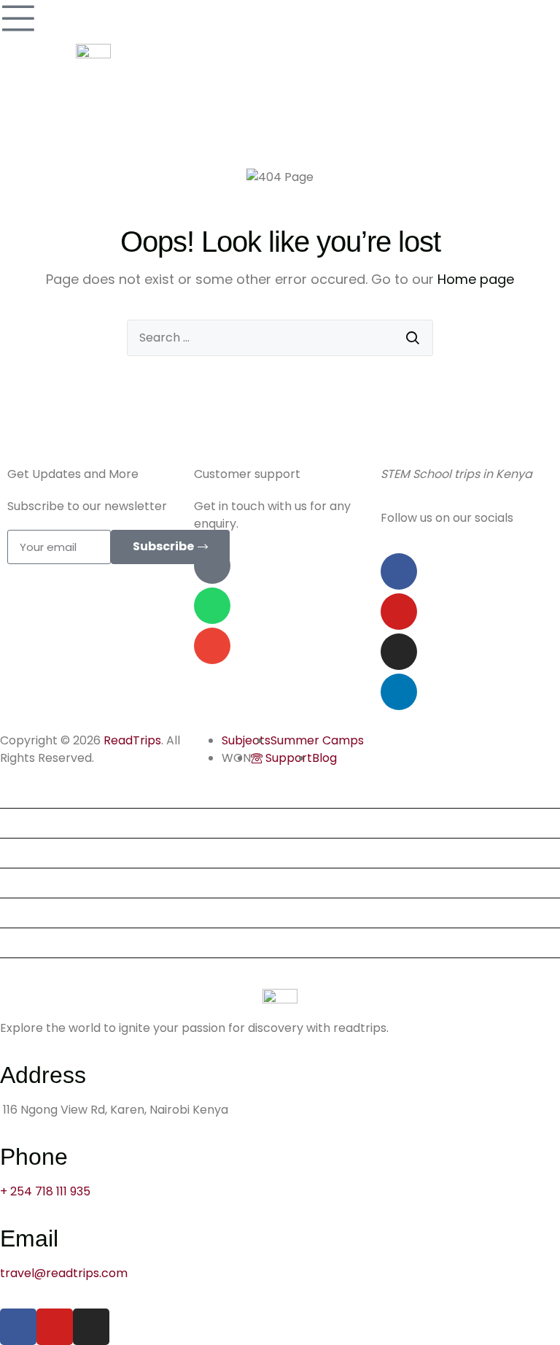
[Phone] (212, 565)
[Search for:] (280, 338)
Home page (476, 279)
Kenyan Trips (43, 882)
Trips (20, 793)
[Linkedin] (399, 692)
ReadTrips (132, 740)
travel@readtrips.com (64, 1273)
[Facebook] (399, 571)
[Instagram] (399, 651)
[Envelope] (212, 646)
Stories (25, 942)
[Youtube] (399, 611)
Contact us (37, 972)
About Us (32, 852)
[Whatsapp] (212, 605)
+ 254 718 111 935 (45, 1191)
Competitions (45, 912)
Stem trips (36, 822)
